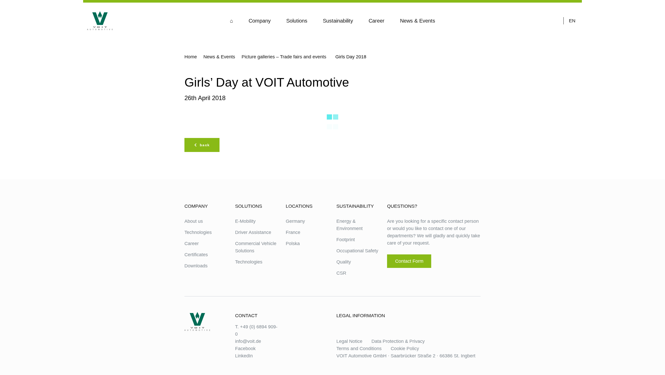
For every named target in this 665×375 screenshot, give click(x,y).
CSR (341, 273)
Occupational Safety (357, 250)
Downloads (196, 265)
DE (572, 28)
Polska (293, 243)
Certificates (196, 254)
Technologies (198, 232)
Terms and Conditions (359, 348)
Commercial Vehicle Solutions (255, 247)
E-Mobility (245, 221)
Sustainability (338, 21)
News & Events (417, 21)
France (293, 232)
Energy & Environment (349, 225)
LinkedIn (244, 355)
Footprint (345, 239)
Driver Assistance (253, 232)
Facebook (245, 348)
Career (376, 21)
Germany (295, 221)
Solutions (296, 21)
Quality (343, 262)
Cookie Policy (405, 348)
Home (190, 56)
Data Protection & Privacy (398, 341)
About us (193, 221)
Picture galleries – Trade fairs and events (284, 56)
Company (260, 21)
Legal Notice (349, 341)
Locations (299, 206)
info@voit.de (248, 341)
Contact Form (409, 261)
